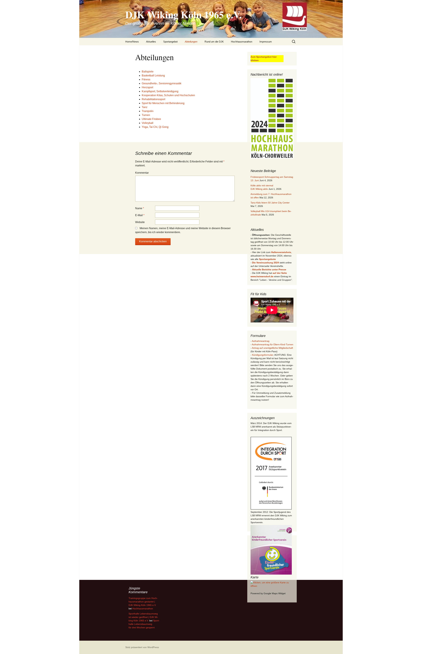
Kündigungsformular (262, 355)
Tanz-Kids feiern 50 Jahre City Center (270, 202)
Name (139, 208)
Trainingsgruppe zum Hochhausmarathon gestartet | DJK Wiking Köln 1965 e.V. (143, 601)
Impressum (265, 41)
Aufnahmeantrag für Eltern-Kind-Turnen (272, 344)
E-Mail (139, 215)
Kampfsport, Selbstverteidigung (160, 91)
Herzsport (147, 87)
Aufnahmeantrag (260, 341)
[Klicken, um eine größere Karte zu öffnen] (272, 584)
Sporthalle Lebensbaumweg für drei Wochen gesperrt (144, 624)
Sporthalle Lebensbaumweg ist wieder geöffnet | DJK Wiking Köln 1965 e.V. (143, 617)
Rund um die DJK (214, 41)
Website (140, 222)
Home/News (132, 41)
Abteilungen (191, 41)
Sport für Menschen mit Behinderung (163, 103)
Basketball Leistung (153, 75)
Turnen (146, 115)
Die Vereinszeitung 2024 (265, 262)
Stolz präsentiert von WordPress (142, 647)
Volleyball (147, 123)
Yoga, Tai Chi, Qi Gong (155, 127)
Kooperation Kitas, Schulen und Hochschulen (168, 95)
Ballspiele (147, 71)
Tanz (144, 107)
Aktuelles (151, 41)
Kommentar (142, 172)
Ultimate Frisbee (151, 119)
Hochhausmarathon (241, 41)
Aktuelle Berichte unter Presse (269, 269)
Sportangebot (170, 41)
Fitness (146, 79)
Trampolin (147, 111)
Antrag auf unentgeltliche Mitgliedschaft (272, 348)
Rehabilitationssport (153, 99)
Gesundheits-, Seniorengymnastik (161, 83)
